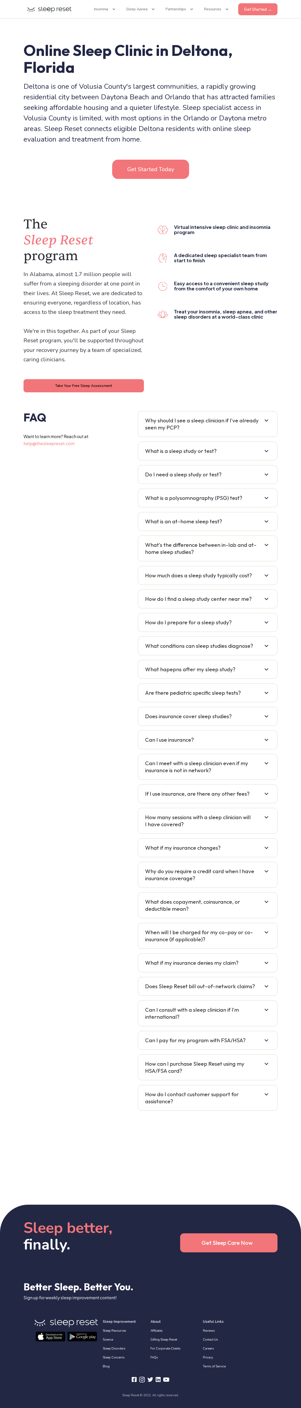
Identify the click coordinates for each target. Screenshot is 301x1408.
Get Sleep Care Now (227, 1242)
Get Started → (258, 9)
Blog (106, 1366)
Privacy (208, 1357)
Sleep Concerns (114, 1357)
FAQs (154, 1357)
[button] (103, 9)
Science (108, 1340)
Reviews (209, 1331)
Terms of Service (214, 1366)
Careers (208, 1348)
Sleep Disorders (114, 1348)
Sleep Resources (114, 1331)
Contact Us (210, 1340)
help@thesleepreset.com (49, 443)
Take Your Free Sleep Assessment (83, 385)
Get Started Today (150, 169)
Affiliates (156, 1331)
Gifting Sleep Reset (163, 1340)
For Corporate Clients (165, 1348)
